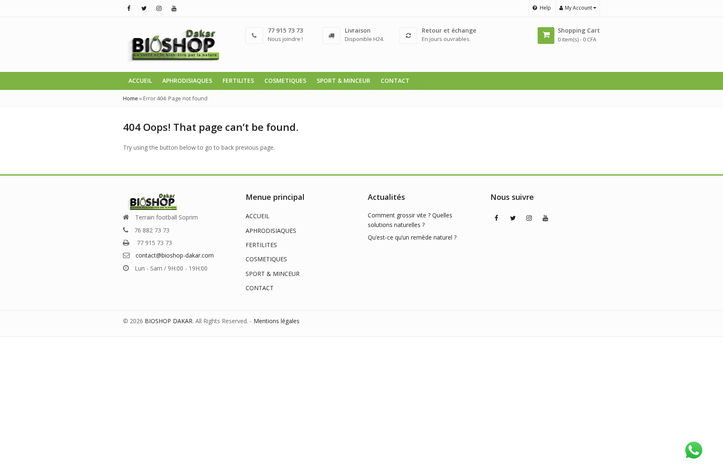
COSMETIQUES (285, 80)
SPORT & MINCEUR (343, 80)
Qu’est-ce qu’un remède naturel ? (412, 237)
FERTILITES (238, 80)
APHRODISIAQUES (187, 80)
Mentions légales (277, 321)
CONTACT (395, 80)
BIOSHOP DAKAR (168, 321)
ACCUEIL (140, 80)
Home (130, 98)
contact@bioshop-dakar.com (175, 255)
